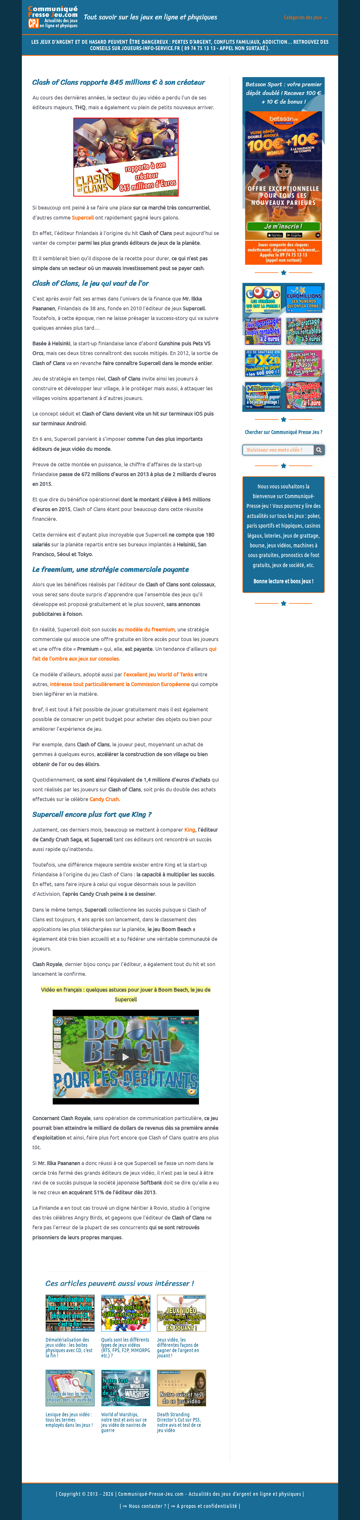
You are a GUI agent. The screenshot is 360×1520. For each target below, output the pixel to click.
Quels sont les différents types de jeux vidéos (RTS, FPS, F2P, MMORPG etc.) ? (125, 1347)
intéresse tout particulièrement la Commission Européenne (120, 684)
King (189, 829)
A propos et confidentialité (207, 1506)
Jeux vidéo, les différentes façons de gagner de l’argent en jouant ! (178, 1347)
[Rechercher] (319, 450)
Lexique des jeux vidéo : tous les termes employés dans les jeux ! (69, 1419)
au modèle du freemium (146, 629)
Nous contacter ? (147, 1506)
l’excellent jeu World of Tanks (158, 674)
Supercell (83, 217)
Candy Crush (104, 799)
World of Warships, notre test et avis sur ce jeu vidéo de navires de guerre (124, 1422)
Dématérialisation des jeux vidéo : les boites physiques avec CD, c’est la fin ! (69, 1347)
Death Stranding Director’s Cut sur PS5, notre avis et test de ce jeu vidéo (179, 1422)
